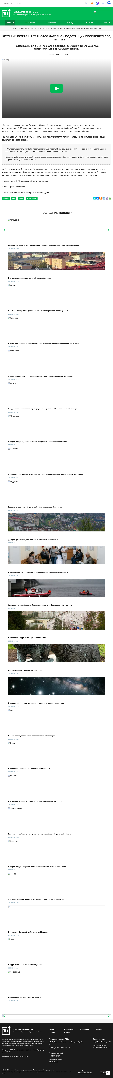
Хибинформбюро (69, 128)
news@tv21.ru (53, 1061)
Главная (14, 28)
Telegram (30, 192)
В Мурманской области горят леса (32, 181)
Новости (10, 23)
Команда (70, 23)
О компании (51, 23)
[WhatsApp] (110, 198)
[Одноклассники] (100, 198)
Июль (39, 28)
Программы (30, 23)
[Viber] (107, 198)
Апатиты (5, 199)
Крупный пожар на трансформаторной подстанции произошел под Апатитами (76, 28)
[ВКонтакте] (97, 198)
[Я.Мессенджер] (94, 198)
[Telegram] (104, 198)
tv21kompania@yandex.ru (101, 1047)
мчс (13, 199)
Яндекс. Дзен (42, 192)
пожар (21, 199)
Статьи (107, 23)
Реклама (89, 23)
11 (46, 28)
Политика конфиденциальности (85, 1072)
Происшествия (31, 199)
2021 (32, 28)
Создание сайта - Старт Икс (104, 1072)
